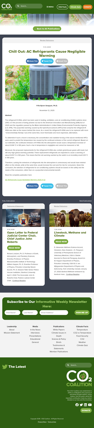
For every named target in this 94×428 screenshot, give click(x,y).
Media (35, 326)
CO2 (82, 339)
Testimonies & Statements (15, 206)
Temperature (82, 329)
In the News (35, 329)
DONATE (87, 7)
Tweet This (47, 61)
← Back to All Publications (47, 28)
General (35, 342)
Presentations (35, 336)
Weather (82, 342)
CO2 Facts (62, 7)
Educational (35, 339)
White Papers (59, 329)
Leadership (12, 326)
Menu (51, 7)
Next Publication (85, 201)
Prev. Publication (8, 201)
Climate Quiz (75, 7)
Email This (62, 61)
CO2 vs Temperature (82, 332)
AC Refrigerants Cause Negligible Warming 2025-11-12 (25, 180)
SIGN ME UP (82, 312)
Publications (58, 326)
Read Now (14, 247)
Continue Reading (19, 280)
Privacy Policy (42, 422)
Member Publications (47, 40)
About (11, 329)
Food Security (82, 336)
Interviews (35, 332)
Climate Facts (82, 326)
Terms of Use (52, 422)
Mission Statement (12, 332)
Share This (33, 61)
